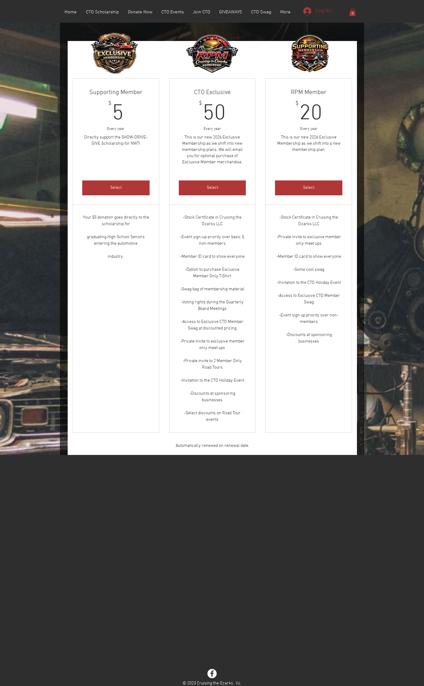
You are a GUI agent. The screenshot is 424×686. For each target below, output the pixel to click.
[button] (352, 12)
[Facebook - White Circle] (212, 673)
